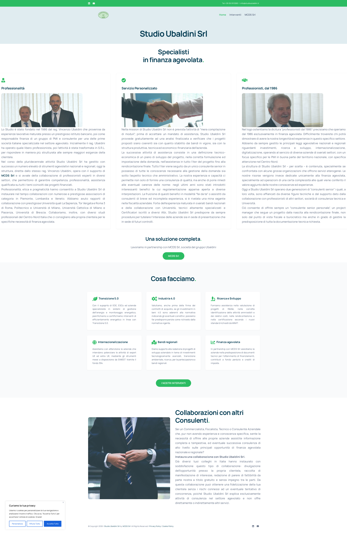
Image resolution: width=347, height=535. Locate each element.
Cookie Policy (168, 526)
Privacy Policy (155, 526)
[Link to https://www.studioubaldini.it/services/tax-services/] (124, 80)
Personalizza (17, 523)
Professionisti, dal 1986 (259, 88)
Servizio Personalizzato (139, 88)
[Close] (63, 502)
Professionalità (13, 88)
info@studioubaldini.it (249, 3)
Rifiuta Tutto (34, 523)
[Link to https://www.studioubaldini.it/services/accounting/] (3, 80)
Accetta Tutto (53, 523)
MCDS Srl (126, 526)
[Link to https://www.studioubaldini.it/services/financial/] (244, 80)
